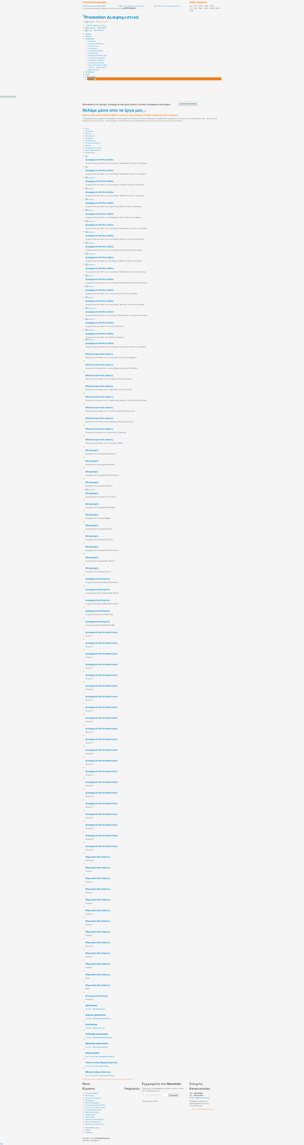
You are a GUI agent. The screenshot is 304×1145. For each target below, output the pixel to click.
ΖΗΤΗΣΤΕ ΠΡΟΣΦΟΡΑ (188, 104)
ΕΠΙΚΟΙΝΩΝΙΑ (91, 77)
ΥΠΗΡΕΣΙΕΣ (90, 39)
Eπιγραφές (90, 1100)
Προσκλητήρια (93, 70)
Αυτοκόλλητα (93, 53)
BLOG (88, 74)
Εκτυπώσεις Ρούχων (96, 60)
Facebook (89, 1132)
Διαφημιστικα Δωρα (93, 148)
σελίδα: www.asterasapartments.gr (98, 1018)
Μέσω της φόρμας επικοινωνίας (131, 6)
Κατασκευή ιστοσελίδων (95, 1124)
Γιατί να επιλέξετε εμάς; (96, 1107)
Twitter (88, 1130)
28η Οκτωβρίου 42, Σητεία (96, 25)
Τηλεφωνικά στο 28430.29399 (94, 6)
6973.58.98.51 (98, 30)
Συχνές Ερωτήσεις (92, 1112)
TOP (1, 1144)
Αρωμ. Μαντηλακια (93, 150)
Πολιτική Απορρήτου (93, 1122)
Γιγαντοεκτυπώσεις (95, 51)
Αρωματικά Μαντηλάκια (97, 65)
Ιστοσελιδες (90, 152)
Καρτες (88, 133)
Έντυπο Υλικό (93, 46)
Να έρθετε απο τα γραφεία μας (167, 6)
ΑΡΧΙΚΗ (88, 34)
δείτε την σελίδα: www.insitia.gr (97, 1066)
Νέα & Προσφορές (92, 1103)
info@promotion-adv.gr (202, 1098)
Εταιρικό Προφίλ (92, 1093)
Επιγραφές (92, 48)
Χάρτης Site (90, 1117)
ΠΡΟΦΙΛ (88, 36)
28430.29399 (100, 28)
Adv (91, 1140)
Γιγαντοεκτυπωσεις (93, 143)
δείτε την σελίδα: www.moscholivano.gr (100, 1075)
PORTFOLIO (90, 72)
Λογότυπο (92, 41)
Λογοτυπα (89, 138)
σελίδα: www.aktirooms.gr (95, 1009)
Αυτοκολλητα (90, 140)
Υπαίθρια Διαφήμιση (96, 58)
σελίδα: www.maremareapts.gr (97, 1047)
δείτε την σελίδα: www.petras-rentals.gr (100, 1056)
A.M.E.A (90, 79)
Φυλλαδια (89, 131)
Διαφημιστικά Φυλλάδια (95, 1105)
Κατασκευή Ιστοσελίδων (97, 55)
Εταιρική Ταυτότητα (96, 43)
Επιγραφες (90, 136)
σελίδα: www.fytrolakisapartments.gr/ (99, 1037)
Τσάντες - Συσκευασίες (97, 67)
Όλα (87, 129)
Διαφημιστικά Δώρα (96, 62)
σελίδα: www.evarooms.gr (95, 1028)
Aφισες (88, 145)
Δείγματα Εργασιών (93, 1098)
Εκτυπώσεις (90, 1095)
